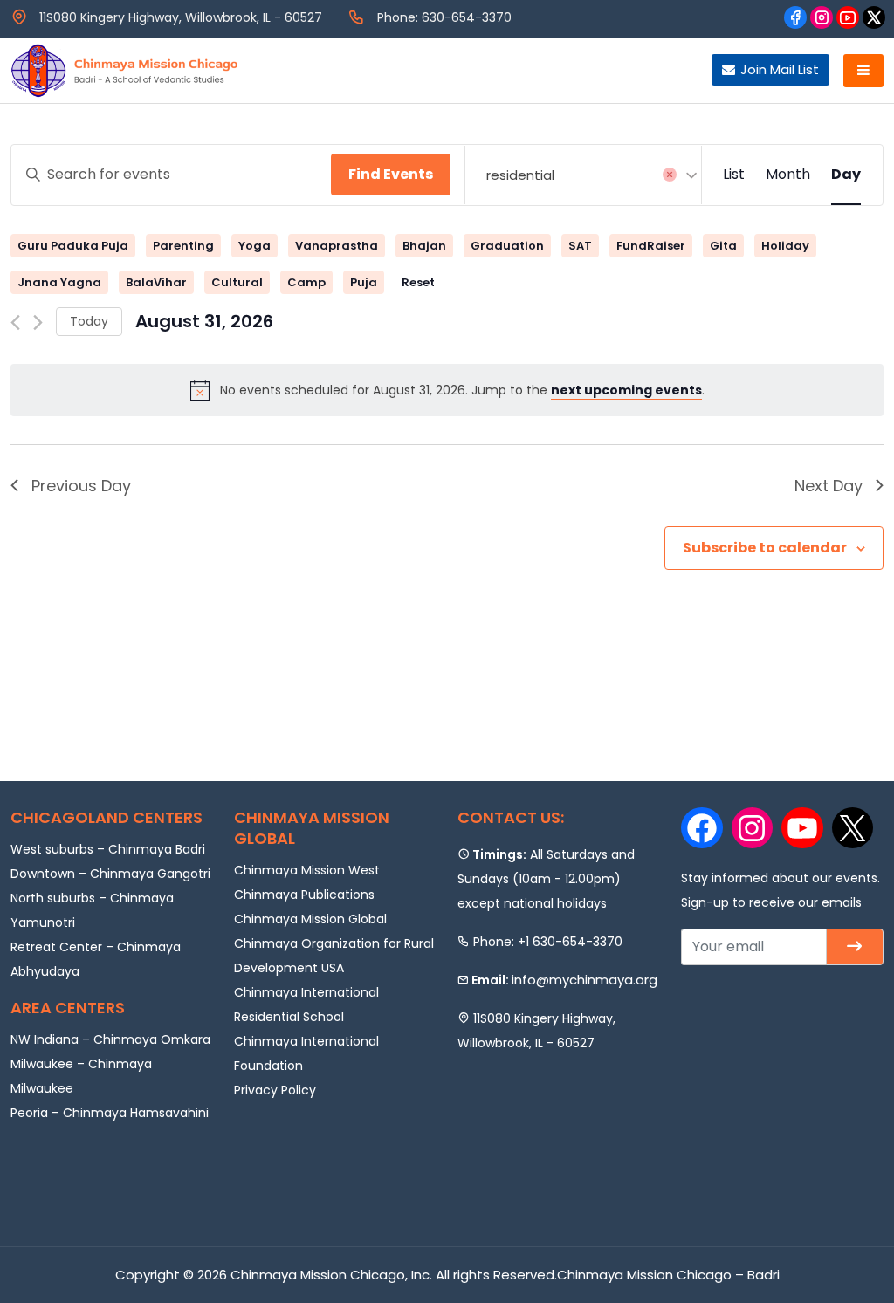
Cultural (237, 282)
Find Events (390, 174)
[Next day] (38, 322)
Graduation (507, 245)
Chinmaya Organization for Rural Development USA (334, 956)
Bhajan (424, 245)
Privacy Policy (275, 1090)
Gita (723, 245)
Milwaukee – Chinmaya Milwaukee (81, 1076)
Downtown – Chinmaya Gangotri (110, 873)
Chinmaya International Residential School (306, 1004)
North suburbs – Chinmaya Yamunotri (92, 910)
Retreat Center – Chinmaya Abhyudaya (95, 959)
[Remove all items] (670, 175)
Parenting (183, 245)
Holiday (785, 245)
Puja (363, 282)
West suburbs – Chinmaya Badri (107, 849)
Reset (418, 282)
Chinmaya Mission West (307, 870)
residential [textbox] (520, 175)
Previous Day (81, 486)
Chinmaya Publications (304, 894)
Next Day (828, 486)
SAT (580, 245)
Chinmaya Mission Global (310, 919)
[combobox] (583, 175)
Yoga (254, 245)
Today (89, 321)
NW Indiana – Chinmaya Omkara (110, 1039)
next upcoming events (626, 390)
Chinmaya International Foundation (306, 1053)
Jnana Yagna (59, 282)
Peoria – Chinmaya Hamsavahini (109, 1112)
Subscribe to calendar (765, 548)
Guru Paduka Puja (72, 245)
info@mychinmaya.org (584, 979)
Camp (306, 282)
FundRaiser (650, 245)
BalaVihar (156, 282)
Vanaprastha (336, 245)
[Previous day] (15, 322)
